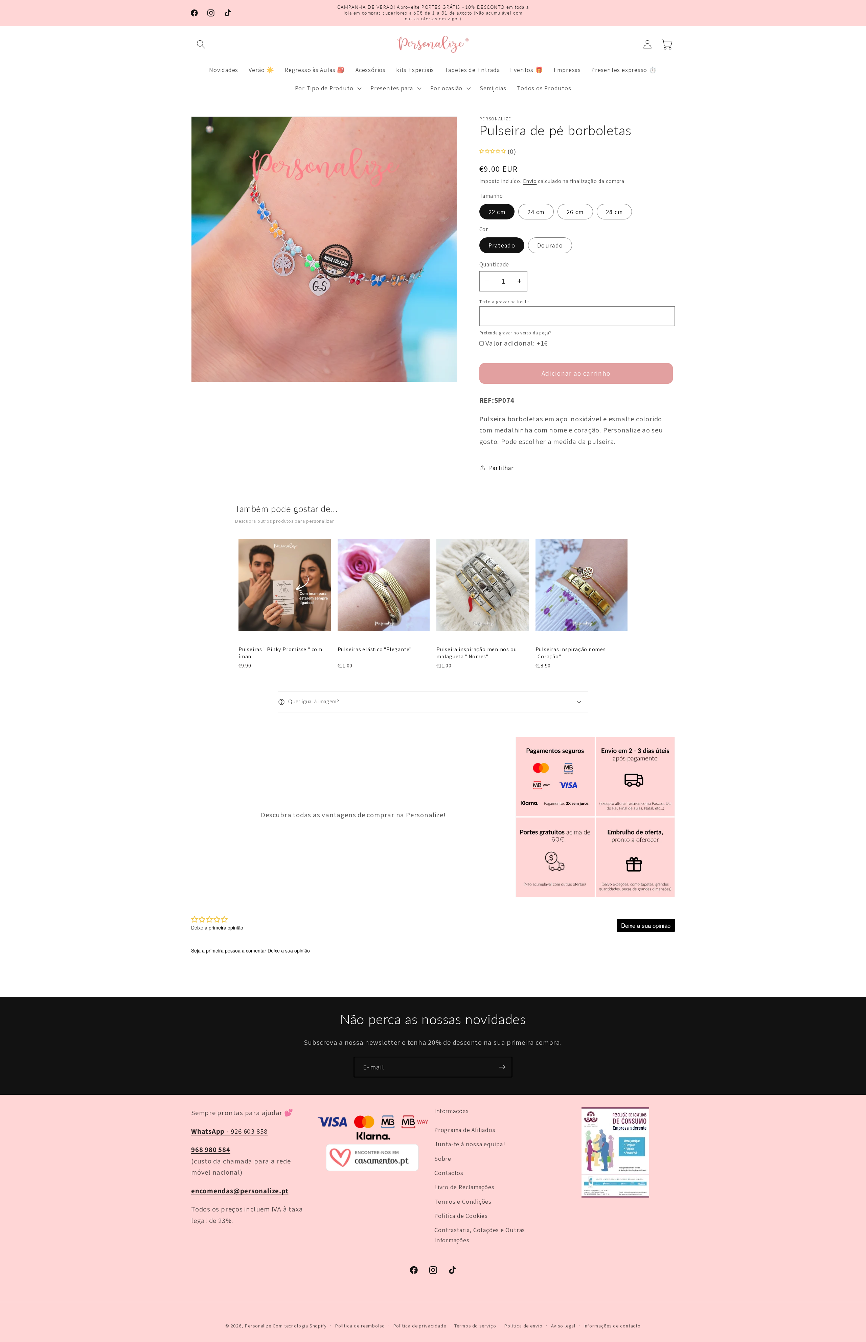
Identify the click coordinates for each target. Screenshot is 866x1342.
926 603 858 (229, 1131)
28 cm (614, 211)
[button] (200, 44)
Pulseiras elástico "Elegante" (375, 649)
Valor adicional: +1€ (516, 343)
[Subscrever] (502, 1067)
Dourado (550, 245)
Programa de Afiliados (464, 1130)
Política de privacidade (419, 1325)
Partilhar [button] (501, 468)
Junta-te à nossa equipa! (469, 1144)
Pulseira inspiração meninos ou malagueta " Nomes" (476, 653)
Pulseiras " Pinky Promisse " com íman (280, 653)
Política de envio (523, 1325)
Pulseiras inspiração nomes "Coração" (570, 653)
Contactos (448, 1173)
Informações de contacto (612, 1325)
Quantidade (494, 264)
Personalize (258, 1325)
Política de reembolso (360, 1325)
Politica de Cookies (461, 1215)
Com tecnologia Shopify (300, 1325)
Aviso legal (563, 1325)
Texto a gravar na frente (504, 301)
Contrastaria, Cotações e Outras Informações (479, 1235)
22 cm (497, 211)
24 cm (536, 211)
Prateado (501, 245)
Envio (530, 181)
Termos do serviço (475, 1325)
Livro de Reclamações (464, 1187)
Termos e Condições (463, 1201)
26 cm (575, 211)
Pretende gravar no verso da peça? (515, 333)
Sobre (442, 1158)
